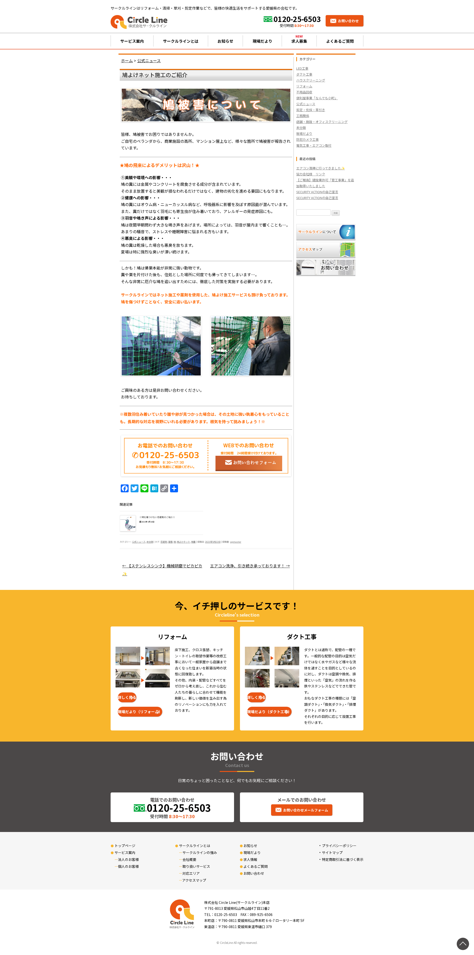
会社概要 (189, 859)
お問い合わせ (348, 20)
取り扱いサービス (196, 866)
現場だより (262, 41)
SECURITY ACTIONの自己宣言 (317, 191)
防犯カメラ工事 (307, 139)
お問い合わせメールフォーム (305, 810)
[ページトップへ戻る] (463, 944)
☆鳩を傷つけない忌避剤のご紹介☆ (157, 517)
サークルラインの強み (199, 852)
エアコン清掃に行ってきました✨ (320, 168)
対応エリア (191, 873)
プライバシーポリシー (339, 845)
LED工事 (302, 68)
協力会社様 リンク (310, 174)
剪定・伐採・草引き (310, 109)
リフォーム (304, 86)
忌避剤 (163, 541)
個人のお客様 (128, 866)
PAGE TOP (459, 921)
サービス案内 (132, 41)
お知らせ (225, 41)
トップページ (125, 845)
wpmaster (235, 541)
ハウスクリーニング (310, 80)
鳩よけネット (183, 541)
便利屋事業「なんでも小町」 (317, 98)
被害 (170, 541)
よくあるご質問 (340, 41)
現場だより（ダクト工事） (269, 711)
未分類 (149, 541)
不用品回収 (304, 92)
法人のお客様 (128, 859)
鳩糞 (193, 541)
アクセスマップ (194, 880)
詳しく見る (127, 697)
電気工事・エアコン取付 (314, 145)
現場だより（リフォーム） (140, 711)
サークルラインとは (180, 41)
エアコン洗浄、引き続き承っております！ (250, 566)
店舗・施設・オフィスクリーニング (322, 121)
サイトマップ (332, 852)
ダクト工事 (304, 74)
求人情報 (250, 859)
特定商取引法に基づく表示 (342, 859)
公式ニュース (138, 541)
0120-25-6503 (297, 18)
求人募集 (299, 41)
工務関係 (302, 115)
